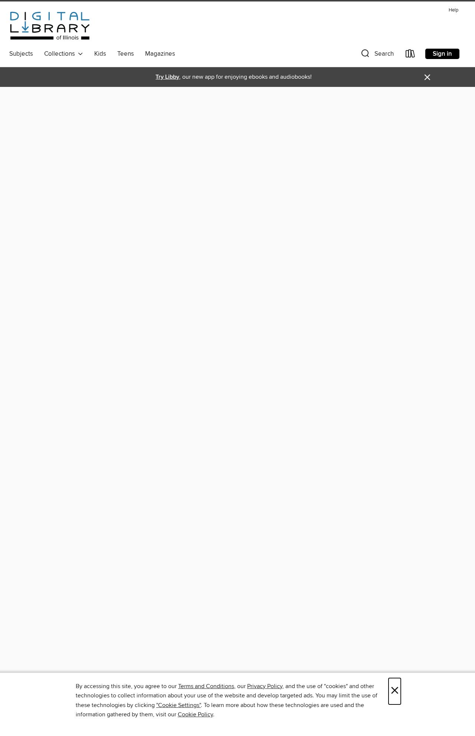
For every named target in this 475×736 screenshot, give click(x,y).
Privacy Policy (264, 686)
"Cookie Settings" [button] (178, 705)
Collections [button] (61, 54)
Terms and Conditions (206, 686)
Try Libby (167, 77)
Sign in (442, 54)
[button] (376, 55)
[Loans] (410, 55)
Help (453, 10)
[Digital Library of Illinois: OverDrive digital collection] (50, 26)
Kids (100, 54)
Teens (125, 54)
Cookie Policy (195, 714)
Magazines (160, 54)
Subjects (21, 54)
